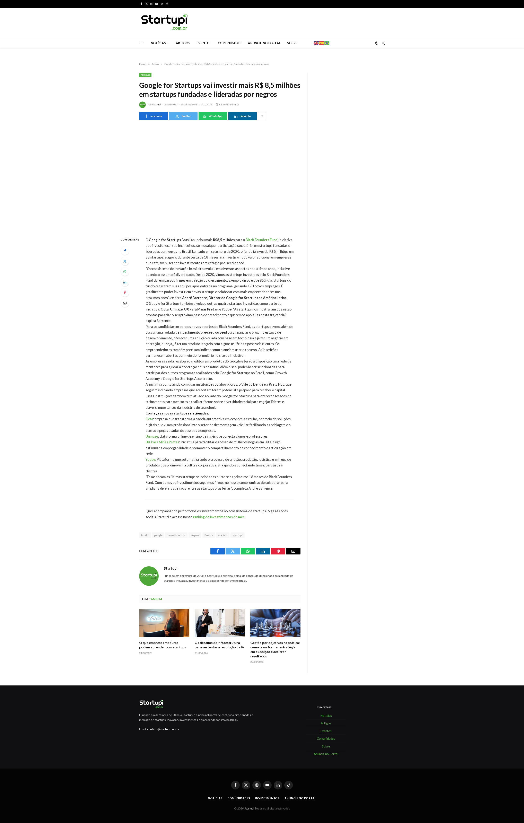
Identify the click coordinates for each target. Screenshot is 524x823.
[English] (316, 42)
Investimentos (176, 535)
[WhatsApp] (125, 272)
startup (222, 535)
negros (195, 535)
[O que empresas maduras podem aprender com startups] (164, 623)
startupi (238, 535)
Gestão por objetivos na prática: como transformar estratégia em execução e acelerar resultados (275, 649)
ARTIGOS (183, 43)
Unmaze (152, 436)
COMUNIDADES (229, 43)
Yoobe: (151, 459)
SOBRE (292, 43)
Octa (149, 419)
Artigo (145, 74)
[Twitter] (125, 261)
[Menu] (142, 43)
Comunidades (238, 798)
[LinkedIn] (125, 282)
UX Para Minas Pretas (162, 442)
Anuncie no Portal (300, 798)
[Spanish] (321, 42)
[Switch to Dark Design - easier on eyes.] (376, 43)
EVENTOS (203, 43)
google (158, 535)
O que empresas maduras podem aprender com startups (162, 645)
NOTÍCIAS (158, 43)
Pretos (208, 535)
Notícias (215, 798)
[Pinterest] (125, 292)
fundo (145, 535)
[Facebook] (125, 251)
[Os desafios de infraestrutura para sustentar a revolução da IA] (220, 623)
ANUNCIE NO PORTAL (264, 43)
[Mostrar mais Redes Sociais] (262, 116)
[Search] (383, 43)
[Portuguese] (327, 42)
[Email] (125, 303)
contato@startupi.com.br (163, 729)
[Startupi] (164, 23)
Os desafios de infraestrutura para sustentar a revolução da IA (219, 645)
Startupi (156, 104)
